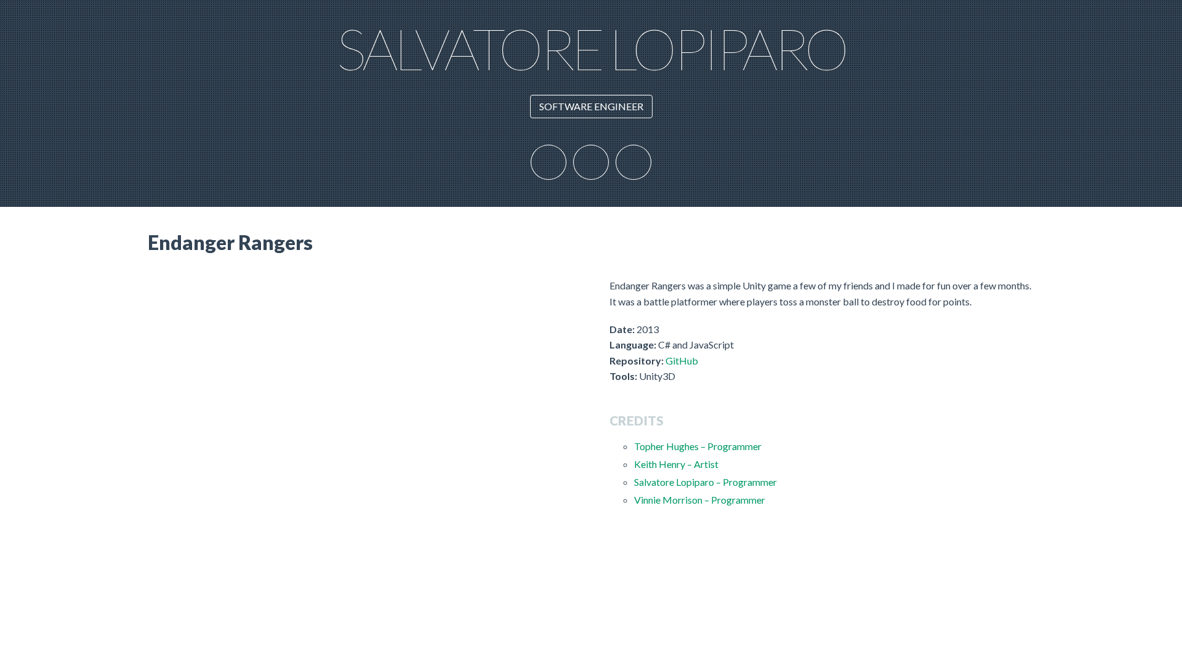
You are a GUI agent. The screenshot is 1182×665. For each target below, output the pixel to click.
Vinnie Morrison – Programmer (699, 500)
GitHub (681, 360)
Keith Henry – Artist (676, 464)
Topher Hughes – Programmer (698, 446)
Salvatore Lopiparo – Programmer (705, 482)
